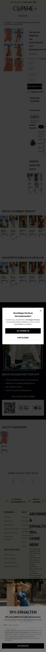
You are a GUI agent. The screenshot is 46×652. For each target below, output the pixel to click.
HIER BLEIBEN (23, 338)
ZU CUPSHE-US (23, 331)
